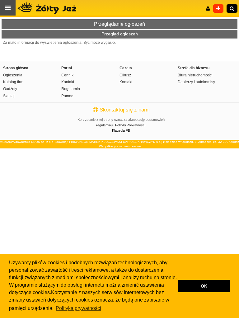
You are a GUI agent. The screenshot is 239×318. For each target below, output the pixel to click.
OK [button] (204, 286)
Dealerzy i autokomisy (196, 82)
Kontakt (67, 82)
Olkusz (125, 75)
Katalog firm (13, 82)
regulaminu (104, 125)
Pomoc (67, 96)
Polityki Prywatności (130, 125)
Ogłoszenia (12, 75)
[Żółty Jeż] (50, 8)
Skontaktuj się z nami (124, 110)
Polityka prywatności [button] (78, 308)
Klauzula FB (121, 130)
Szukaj (9, 96)
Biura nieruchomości (195, 75)
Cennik (67, 75)
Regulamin (70, 89)
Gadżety (10, 89)
